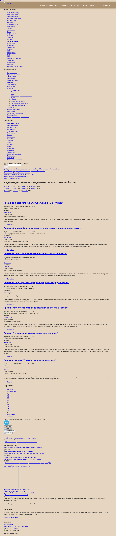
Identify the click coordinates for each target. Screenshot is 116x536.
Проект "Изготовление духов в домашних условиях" (31, 333)
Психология (11, 62)
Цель (12, 94)
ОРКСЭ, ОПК (8, 178)
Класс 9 (6, 191)
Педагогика (10, 64)
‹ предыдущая (11, 391)
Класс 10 (15, 191)
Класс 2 (15, 186)
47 (8, 395)
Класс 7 (24, 188)
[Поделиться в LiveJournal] (8, 433)
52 (8, 404)
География (10, 45)
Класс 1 (6, 186)
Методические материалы (71, 5)
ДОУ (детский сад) (13, 12)
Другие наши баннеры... (11, 517)
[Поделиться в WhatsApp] (8, 426)
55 (8, 410)
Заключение (11, 107)
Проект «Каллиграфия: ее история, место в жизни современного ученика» (42, 228)
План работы (11, 82)
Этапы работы (11, 76)
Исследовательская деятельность (18, 117)
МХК (8, 55)
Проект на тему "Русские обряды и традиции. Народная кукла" (36, 282)
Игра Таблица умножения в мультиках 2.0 (17, 466)
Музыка (9, 49)
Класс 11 (25, 191)
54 (8, 408)
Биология (10, 35)
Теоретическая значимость (19, 103)
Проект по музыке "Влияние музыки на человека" (30, 360)
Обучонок (15, 528)
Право (9, 146)
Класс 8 (33, 188)
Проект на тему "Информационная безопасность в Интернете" (23, 447)
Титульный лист (12, 84)
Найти (6, 165)
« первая (10, 389)
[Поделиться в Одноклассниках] (9, 431)
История (10, 39)
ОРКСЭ (9, 56)
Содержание (11, 86)
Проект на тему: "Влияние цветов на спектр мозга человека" (35, 253)
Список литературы (13, 109)
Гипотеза (13, 99)
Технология (15, 176)
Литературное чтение (14, 18)
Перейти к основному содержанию (10, 1)
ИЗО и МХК (7, 237)
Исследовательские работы (49, 5)
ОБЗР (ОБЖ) (11, 53)
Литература (10, 22)
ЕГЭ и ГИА (10, 158)
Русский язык (11, 20)
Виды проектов (12, 73)
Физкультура (11, 47)
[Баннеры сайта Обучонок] (20, 442)
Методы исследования (18, 101)
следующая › (11, 414)
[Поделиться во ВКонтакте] (8, 429)
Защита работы (12, 115)
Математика (11, 26)
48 (8, 397)
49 (8, 399)
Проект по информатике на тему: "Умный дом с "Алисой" (33, 203)
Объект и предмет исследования (21, 96)
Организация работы (13, 75)
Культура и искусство (14, 154)
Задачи (13, 97)
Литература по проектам (14, 66)
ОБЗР (32, 174)
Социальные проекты (14, 58)
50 (8, 400)
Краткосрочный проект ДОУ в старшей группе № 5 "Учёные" (22, 459)
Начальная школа (12, 14)
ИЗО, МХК (21, 174)
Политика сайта (9, 524)
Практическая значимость (19, 105)
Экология (10, 37)
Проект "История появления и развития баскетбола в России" (36, 308)
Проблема (14, 92)
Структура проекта (13, 80)
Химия (9, 32)
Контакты (106, 5)
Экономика (10, 60)
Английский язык (12, 24)
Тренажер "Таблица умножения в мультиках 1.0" (19, 493)
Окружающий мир (12, 16)
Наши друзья (8, 526)
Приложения (11, 111)
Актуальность (15, 90)
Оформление (11, 78)
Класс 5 (6, 188)
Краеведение (11, 43)
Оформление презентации (15, 113)
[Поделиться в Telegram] (6, 422)
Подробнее (10, 224)
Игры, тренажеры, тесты (91, 5)
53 (8, 406)
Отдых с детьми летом (14, 160)
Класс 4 (33, 186)
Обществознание (12, 41)
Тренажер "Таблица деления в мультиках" (17, 489)
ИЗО (8, 51)
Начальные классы (13, 123)
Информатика (11, 34)
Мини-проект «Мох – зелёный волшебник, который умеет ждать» (24, 453)
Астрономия (11, 30)
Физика (9, 28)
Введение (10, 88)
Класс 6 (15, 188)
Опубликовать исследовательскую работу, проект (20, 438)
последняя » (11, 416)
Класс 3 (24, 186)
